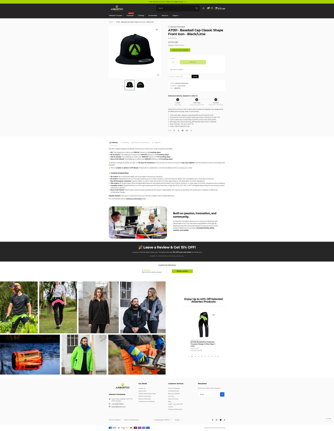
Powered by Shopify (221, 427)
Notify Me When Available (180, 50)
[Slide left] (188, 356)
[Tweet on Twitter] (178, 130)
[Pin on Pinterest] (182, 130)
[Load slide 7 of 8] (211, 356)
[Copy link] (191, 130)
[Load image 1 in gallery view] (129, 85)
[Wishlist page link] (212, 8)
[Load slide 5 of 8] (205, 356)
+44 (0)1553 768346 (117, 404)
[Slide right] (218, 356)
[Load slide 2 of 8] (195, 356)
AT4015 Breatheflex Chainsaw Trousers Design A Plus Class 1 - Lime (203, 344)
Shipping (170, 45)
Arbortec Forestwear (176, 27)
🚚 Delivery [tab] (113, 142)
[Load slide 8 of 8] (215, 356)
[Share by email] (187, 130)
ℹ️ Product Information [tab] (140, 142)
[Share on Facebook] (174, 130)
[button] (220, 8)
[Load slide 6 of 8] (208, 356)
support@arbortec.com (118, 406)
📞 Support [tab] (156, 142)
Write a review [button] (182, 271)
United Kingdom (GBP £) (162, 420)
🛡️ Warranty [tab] (124, 142)
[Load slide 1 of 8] (192, 356)
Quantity (172, 58)
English (177, 420)
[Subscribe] (222, 394)
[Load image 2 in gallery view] (140, 85)
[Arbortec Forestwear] (122, 389)
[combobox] (178, 8)
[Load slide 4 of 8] (202, 356)
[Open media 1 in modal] (135, 52)
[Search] (196, 8)
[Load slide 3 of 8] (198, 356)
